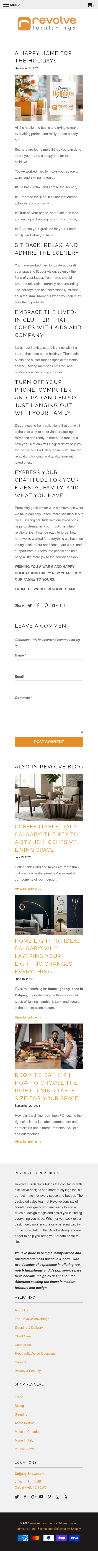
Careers (20, 1362)
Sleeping (21, 1414)
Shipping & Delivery (29, 1327)
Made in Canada (27, 1431)
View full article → (28, 888)
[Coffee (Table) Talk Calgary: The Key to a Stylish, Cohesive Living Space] (49, 797)
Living (19, 1397)
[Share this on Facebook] (37, 605)
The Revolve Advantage (32, 1318)
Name (20, 655)
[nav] (11, 4)
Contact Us (23, 1344)
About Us (21, 1310)
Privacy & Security (28, 1370)
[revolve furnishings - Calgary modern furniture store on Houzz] (66, 1496)
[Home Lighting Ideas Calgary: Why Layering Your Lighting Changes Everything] (49, 915)
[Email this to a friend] (61, 605)
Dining (19, 1405)
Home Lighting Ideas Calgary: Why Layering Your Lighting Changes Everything (48, 956)
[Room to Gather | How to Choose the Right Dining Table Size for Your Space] (49, 1046)
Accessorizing (25, 1423)
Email (20, 676)
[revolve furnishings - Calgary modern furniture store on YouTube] (41, 1496)
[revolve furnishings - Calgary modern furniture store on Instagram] (58, 1496)
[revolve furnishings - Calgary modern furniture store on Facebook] (25, 1496)
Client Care (23, 1336)
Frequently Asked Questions (35, 1353)
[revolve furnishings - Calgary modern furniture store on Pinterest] (49, 1496)
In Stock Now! (25, 1449)
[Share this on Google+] (53, 605)
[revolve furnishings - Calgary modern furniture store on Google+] (33, 1496)
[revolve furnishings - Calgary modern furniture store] (49, 25)
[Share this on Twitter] (29, 605)
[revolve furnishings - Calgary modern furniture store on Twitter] (17, 1496)
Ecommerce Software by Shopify (59, 1528)
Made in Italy (24, 1440)
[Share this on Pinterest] (45, 605)
